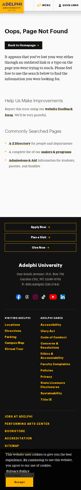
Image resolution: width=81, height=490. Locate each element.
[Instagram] (35, 296)
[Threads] (27, 296)
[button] (43, 5)
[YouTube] (53, 297)
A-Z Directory (19, 143)
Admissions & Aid (23, 160)
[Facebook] (18, 297)
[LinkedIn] (62, 296)
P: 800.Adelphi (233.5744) (40, 284)
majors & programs (56, 151)
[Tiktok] (43, 296)
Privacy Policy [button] (17, 471)
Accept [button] (19, 482)
